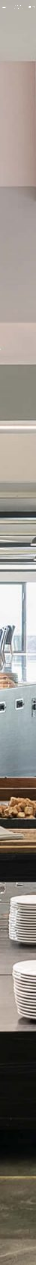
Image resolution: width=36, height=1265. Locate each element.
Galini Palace (17, 7)
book (31, 7)
